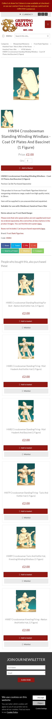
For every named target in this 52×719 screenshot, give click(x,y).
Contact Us (30, 9)
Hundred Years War (10, 49)
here (43, 228)
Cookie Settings (41, 708)
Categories (5, 44)
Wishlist (26, 251)
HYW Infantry (26, 49)
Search (47, 36)
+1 (34, 245)
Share (6, 245)
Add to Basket (27, 168)
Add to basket (26, 321)
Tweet (17, 245)
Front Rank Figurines (41, 44)
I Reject (40, 703)
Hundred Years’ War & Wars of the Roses (17, 47)
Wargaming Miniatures (21, 44)
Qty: (22, 160)
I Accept (40, 697)
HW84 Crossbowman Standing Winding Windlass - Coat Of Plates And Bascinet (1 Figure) (24, 53)
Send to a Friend (11, 251)
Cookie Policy (12, 712)
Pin (26, 245)
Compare (38, 251)
